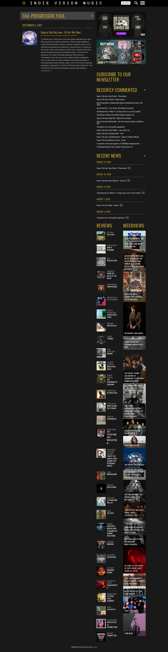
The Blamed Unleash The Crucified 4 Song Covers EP (114, 146)
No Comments (72, 35)
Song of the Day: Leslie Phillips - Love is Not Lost (113, 130)
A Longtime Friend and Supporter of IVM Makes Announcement (118, 143)
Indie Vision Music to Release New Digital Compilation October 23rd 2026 (120, 103)
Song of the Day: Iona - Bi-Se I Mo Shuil (61, 32)
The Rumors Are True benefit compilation (111, 126)
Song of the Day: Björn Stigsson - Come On (111, 180)
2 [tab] (102, 63)
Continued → (46, 70)
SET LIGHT (125, 3)
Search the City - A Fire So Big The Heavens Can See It (115, 108)
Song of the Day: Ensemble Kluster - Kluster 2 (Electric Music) (118, 136)
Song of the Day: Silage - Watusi (108, 205)
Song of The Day (61, 35)
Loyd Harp (46, 35)
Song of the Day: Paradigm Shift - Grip (110, 133)
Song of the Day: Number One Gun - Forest (111, 140)
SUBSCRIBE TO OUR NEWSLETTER (114, 77)
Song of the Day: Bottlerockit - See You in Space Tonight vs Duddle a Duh (120, 122)
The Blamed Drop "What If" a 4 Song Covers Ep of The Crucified (118, 111)
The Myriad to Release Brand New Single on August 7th (115, 114)
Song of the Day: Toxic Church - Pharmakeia (111, 96)
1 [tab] (99, 63)
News (54, 35)
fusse (95, 647)
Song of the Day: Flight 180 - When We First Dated (114, 118)
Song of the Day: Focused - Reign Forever (111, 99)
